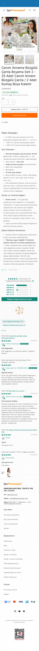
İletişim (6, 528)
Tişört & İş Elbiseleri (11, 524)
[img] (20, 279)
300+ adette (10, 92)
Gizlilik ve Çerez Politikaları (13, 559)
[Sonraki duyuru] (35, 3)
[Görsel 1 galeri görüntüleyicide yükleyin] (9, 59)
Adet (3, 98)
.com (26, 498)
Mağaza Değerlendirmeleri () (14, 325)
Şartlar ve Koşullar (10, 555)
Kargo (10, 95)
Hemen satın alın (19, 115)
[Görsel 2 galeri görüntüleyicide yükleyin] (19, 59)
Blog (5, 545)
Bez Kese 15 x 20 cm (16, 391)
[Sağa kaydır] (37, 60)
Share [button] (6, 122)
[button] (4, 10)
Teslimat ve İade (9, 550)
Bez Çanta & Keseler (11, 519)
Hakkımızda (8, 541)
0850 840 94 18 (12, 494)
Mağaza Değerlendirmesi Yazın (19, 299)
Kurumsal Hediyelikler (11, 515)
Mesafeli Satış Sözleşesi (12, 568)
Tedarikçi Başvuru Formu (12, 572)
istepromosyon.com (16, 620)
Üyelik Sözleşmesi (10, 577)
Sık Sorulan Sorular (10, 590)
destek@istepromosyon (17, 498)
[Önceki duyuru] (4, 3)
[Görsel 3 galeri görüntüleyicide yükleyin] (29, 59)
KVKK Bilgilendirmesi (11, 563)
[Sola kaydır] (2, 60)
